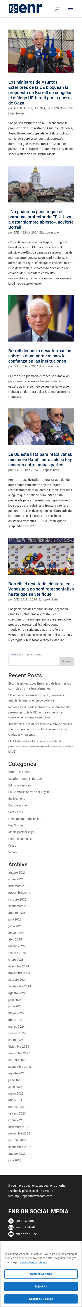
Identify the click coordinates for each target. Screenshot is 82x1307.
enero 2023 (16, 1120)
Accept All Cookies (41, 1298)
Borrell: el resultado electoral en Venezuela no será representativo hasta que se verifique (41, 589)
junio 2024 (15, 1006)
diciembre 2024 (18, 966)
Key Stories (17, 113)
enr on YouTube (26, 1234)
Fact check (15, 812)
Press (12, 845)
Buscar (67, 661)
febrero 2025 (17, 953)
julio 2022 (14, 1160)
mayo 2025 (16, 933)
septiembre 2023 (19, 1067)
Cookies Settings (41, 1273)
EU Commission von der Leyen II (29, 792)
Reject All (41, 1286)
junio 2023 (15, 1087)
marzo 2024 (16, 1026)
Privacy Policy (28, 1262)
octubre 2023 (17, 1060)
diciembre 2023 (18, 1046)
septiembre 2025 (19, 906)
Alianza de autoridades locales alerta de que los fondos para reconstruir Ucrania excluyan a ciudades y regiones (40, 729)
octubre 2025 (17, 899)
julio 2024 (14, 1000)
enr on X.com (25, 1221)
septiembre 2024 (19, 986)
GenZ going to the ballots (25, 819)
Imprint (42, 1262)
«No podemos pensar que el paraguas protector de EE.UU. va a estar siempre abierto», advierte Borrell (41, 219)
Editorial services (19, 785)
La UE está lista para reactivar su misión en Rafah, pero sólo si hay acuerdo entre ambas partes (40, 459)
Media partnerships (21, 832)
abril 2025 (15, 939)
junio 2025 (15, 926)
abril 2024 (15, 1020)
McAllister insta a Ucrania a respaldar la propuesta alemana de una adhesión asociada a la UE (40, 746)
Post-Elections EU (20, 839)
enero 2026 (16, 879)
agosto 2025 (17, 913)
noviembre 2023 (19, 1053)
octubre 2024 (17, 979)
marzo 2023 (16, 1107)
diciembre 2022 (18, 1127)
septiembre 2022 (19, 1147)
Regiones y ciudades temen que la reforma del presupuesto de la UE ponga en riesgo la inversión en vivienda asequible (39, 712)
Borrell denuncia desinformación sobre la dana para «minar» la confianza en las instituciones (39, 356)
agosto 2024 (17, 993)
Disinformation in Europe (25, 778)
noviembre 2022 (19, 1133)
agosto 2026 (17, 872)
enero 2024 (16, 1040)
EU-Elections (16, 798)
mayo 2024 (16, 1013)
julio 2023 (14, 1080)
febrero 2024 (17, 1033)
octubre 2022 (17, 1140)
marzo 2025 (16, 946)
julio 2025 (14, 919)
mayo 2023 (16, 1093)
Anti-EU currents (19, 772)
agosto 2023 (17, 1073)
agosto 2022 (17, 1153)
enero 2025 (16, 959)
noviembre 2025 (19, 893)
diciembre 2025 (18, 886)
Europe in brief (50, 232)
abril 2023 (15, 1100)
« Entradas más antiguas (25, 654)
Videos (12, 852)
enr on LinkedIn (26, 1227)
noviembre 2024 (19, 973)
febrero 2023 (17, 1113)
